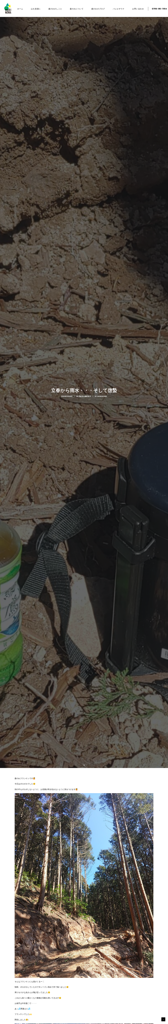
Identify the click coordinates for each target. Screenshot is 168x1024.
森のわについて (76, 8)
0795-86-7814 (159, 8)
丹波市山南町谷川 (85, 396)
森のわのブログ (98, 8)
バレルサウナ (118, 8)
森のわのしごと (55, 8)
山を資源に (36, 8)
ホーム (20, 8)
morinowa (102, 396)
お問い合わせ (138, 8)
